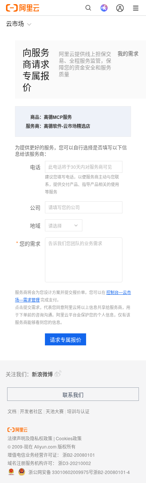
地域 (35, 225)
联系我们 (73, 394)
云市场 (15, 23)
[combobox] (59, 225)
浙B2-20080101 (79, 455)
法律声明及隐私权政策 (29, 438)
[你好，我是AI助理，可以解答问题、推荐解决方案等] (104, 8)
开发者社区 (31, 411)
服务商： (35, 126)
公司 (35, 207)
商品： (37, 117)
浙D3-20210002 (74, 463)
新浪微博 (42, 374)
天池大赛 (55, 411)
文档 (11, 411)
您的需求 (29, 243)
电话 (35, 167)
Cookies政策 (69, 438)
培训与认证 (78, 411)
